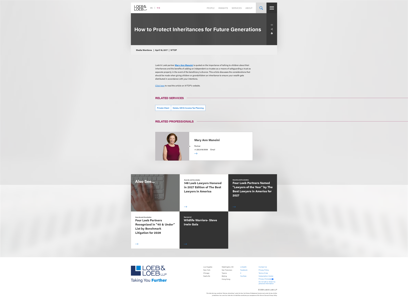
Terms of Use (263, 273)
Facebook (243, 270)
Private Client (163, 108)
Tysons (224, 273)
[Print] (271, 33)
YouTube (243, 276)
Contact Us (263, 267)
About (248, 7)
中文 (158, 8)
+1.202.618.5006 (201, 149)
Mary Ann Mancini (184, 65)
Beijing (224, 276)
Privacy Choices (264, 279)
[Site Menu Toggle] (271, 8)
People (211, 7)
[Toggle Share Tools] (271, 29)
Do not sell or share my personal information (267, 282)
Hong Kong (226, 279)
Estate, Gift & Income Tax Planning (188, 108)
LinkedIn (243, 267)
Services (237, 7)
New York (206, 270)
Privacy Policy (264, 270)
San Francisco (227, 270)
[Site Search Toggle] (261, 8)
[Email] (272, 25)
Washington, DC (228, 267)
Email (212, 149)
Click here (159, 85)
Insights (223, 7)
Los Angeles (207, 267)
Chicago (206, 273)
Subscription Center (266, 276)
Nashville (206, 276)
